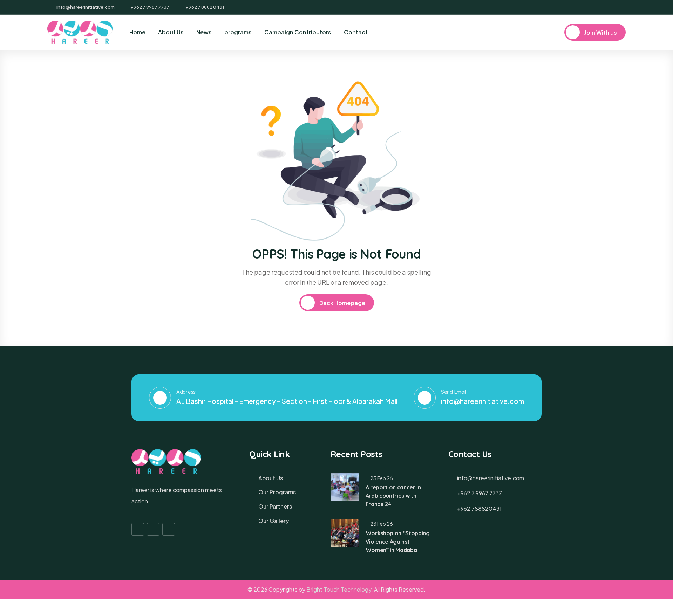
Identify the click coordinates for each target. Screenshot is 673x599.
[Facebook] (599, 7)
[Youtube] (623, 7)
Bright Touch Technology (338, 589)
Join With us (600, 32)
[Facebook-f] (137, 529)
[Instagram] (611, 7)
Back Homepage (341, 303)
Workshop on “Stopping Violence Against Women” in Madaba (398, 541)
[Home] (80, 32)
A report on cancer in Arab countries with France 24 (393, 496)
